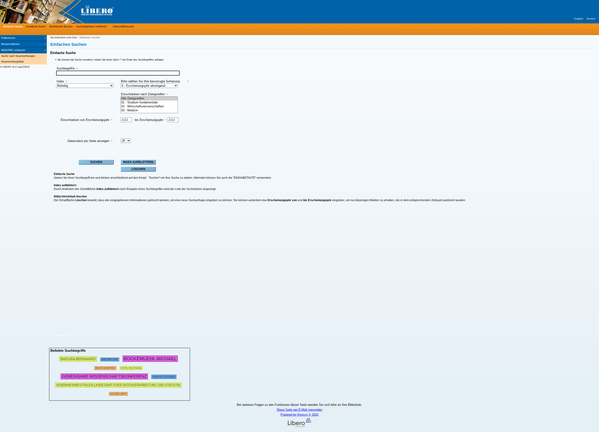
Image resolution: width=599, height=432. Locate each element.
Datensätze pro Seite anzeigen (88, 141)
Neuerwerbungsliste (12, 61)
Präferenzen (8, 37)
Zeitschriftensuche (123, 26)
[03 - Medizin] (149, 111)
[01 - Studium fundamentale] (149, 103)
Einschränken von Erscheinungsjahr (85, 120)
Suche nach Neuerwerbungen (18, 55)
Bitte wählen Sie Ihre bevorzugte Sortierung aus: (150, 83)
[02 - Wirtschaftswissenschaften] (149, 107)
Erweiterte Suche (36, 26)
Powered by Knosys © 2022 (299, 414)
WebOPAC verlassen (13, 50)
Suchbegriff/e (66, 68)
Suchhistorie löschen (61, 26)
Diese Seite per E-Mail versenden (299, 409)
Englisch (578, 18)
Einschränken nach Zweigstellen (143, 94)
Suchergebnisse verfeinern (91, 26)
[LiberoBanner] (70, 11)
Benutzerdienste (10, 44)
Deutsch (591, 18)
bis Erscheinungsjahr (149, 120)
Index (60, 81)
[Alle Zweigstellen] (149, 99)
